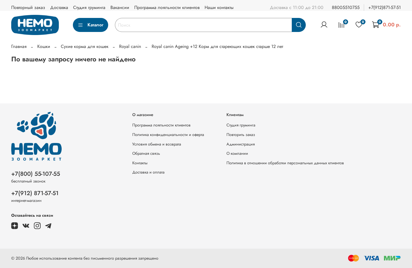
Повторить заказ (240, 134)
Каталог (95, 25)
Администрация (240, 144)
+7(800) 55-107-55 (35, 174)
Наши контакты (219, 7)
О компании (237, 153)
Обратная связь (146, 153)
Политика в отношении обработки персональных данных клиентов (285, 163)
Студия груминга (89, 7)
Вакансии (119, 7)
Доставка (59, 7)
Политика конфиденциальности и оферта (168, 134)
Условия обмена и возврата (156, 144)
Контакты (139, 163)
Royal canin (130, 46)
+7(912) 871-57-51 (35, 193)
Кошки (43, 46)
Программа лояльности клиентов (167, 7)
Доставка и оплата (148, 172)
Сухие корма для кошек (84, 46)
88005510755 (346, 7)
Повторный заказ (28, 7)
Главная (19, 46)
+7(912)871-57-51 (384, 7)
